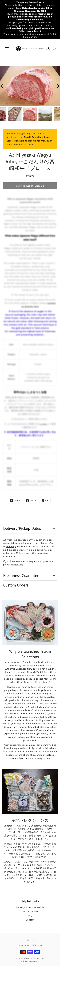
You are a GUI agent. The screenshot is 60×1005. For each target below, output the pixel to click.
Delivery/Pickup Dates (22, 528)
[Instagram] (28, 940)
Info (34, 945)
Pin (46, 500)
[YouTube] (32, 940)
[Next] (57, 86)
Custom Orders (15, 585)
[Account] (47, 48)
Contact (30, 919)
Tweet (17, 500)
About (40, 945)
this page (11, 546)
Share (33, 500)
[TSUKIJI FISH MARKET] (30, 49)
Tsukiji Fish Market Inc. (33, 958)
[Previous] (3, 86)
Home (20, 945)
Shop (27, 945)
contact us (17, 564)
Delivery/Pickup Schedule (30, 907)
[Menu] (6, 48)
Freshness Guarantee (21, 575)
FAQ (30, 915)
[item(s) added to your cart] (54, 48)
